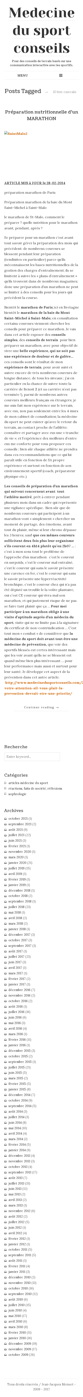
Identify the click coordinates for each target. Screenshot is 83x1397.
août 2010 (16, 1299)
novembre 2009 (20, 1349)
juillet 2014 (16, 1117)
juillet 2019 (16, 868)
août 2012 (16, 1216)
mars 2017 (16, 973)
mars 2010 (16, 1327)
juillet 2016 (16, 1012)
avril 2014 (15, 1133)
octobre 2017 (18, 940)
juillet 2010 (17, 1305)
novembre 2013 (19, 1161)
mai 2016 (15, 1023)
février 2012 (17, 1239)
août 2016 (16, 1006)
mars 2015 (16, 1078)
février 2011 (17, 1266)
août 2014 (16, 1111)
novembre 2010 (20, 1283)
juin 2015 (15, 1073)
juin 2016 (15, 1017)
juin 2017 (15, 962)
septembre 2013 (20, 1172)
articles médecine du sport (28, 783)
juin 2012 (15, 1228)
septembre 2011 (20, 1255)
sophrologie (17, 794)
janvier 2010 (17, 1338)
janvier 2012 (17, 1244)
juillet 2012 (16, 1222)
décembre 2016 (19, 990)
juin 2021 (15, 841)
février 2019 (17, 879)
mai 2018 (15, 912)
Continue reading (41, 707)
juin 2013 (15, 1189)
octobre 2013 (18, 1167)
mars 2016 (16, 1034)
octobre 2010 (18, 1288)
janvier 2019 (17, 885)
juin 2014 (15, 1123)
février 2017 (17, 979)
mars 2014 (16, 1139)
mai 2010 (15, 1316)
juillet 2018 (16, 907)
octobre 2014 (18, 1100)
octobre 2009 (18, 1355)
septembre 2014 (20, 1106)
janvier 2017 (17, 984)
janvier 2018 (17, 929)
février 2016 (17, 1040)
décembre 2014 (19, 1095)
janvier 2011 (17, 1272)
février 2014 (17, 1145)
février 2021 (17, 846)
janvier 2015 (17, 1089)
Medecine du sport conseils (42, 30)
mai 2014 (15, 1128)
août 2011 (15, 1261)
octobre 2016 (18, 1001)
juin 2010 (15, 1310)
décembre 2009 (20, 1344)
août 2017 (16, 951)
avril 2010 (15, 1321)
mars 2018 (16, 924)
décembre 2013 (19, 1156)
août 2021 (16, 830)
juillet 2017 (16, 957)
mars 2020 (16, 857)
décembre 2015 (20, 1051)
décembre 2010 (20, 1277)
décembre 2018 (19, 890)
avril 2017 (15, 968)
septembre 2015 (20, 1062)
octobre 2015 (18, 1056)
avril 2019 (15, 874)
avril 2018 (15, 918)
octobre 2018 (18, 896)
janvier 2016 (17, 1045)
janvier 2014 (17, 1150)
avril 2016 (15, 1028)
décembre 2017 (19, 935)
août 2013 (16, 1178)
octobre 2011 (18, 1249)
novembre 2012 (19, 1211)
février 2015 (17, 1084)
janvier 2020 (17, 863)
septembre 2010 (20, 1294)
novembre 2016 (19, 995)
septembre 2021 (20, 824)
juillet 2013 (16, 1183)
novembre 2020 (20, 852)
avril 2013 (15, 1200)
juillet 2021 (16, 835)
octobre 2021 (18, 819)
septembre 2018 (20, 901)
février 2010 (17, 1332)
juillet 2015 (17, 1067)
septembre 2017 (20, 946)
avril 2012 (15, 1233)
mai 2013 (15, 1194)
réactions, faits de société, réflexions (35, 788)
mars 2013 (16, 1205)
